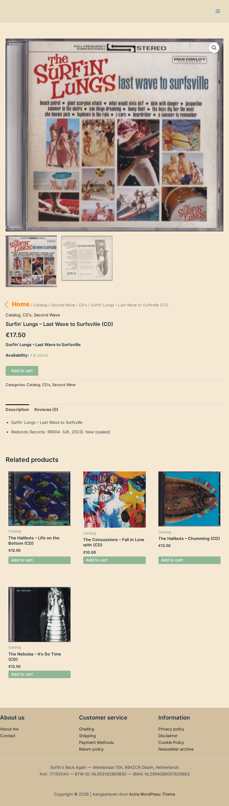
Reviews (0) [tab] (46, 409)
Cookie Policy (171, 742)
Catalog (40, 305)
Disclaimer (168, 735)
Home (21, 304)
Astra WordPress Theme (152, 794)
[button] (214, 48)
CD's (83, 305)
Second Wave (63, 305)
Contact (7, 735)
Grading (86, 729)
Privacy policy (171, 729)
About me (9, 729)
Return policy (91, 749)
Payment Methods (96, 742)
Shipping (87, 735)
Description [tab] (17, 409)
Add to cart (22, 370)
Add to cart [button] (22, 560)
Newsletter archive (176, 749)
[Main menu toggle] (217, 11)
